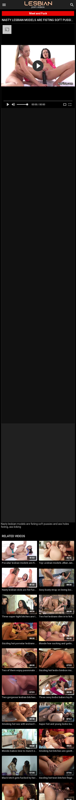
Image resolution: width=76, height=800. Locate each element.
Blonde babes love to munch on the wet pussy (19, 750)
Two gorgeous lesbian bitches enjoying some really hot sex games (19, 697)
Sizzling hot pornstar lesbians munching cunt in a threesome (19, 643)
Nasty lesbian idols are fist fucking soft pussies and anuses (19, 589)
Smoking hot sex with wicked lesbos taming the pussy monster (19, 724)
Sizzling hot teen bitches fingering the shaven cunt (56, 777)
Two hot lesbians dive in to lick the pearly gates (56, 616)
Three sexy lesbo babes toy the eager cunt (56, 697)
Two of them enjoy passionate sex (19, 670)
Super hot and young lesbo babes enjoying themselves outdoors (56, 724)
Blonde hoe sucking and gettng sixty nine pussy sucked (56, 643)
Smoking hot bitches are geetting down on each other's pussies (56, 750)
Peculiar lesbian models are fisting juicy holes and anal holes (19, 562)
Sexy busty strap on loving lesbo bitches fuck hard (56, 589)
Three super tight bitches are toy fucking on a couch (19, 616)
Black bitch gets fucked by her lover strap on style (19, 777)
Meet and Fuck (38, 13)
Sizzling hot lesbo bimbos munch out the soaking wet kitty (56, 670)
